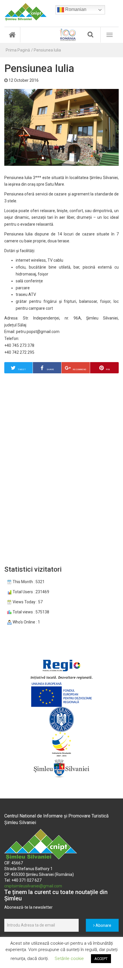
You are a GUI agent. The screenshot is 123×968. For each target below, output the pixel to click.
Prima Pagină (18, 50)
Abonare (103, 925)
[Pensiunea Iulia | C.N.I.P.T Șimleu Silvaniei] (25, 12)
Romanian (75, 9)
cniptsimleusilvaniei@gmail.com (33, 886)
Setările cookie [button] (69, 958)
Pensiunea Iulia (47, 50)
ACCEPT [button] (101, 958)
